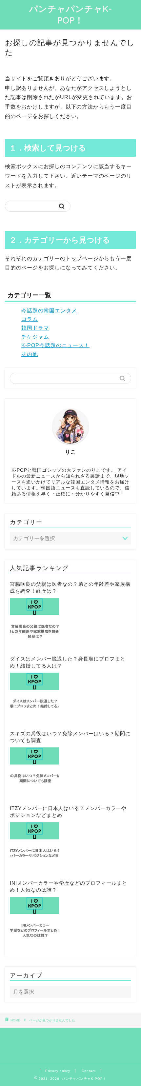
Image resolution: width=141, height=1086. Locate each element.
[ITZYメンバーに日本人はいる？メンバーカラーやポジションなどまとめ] (34, 846)
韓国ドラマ (35, 328)
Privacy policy (57, 1071)
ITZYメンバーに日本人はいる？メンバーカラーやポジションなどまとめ (68, 811)
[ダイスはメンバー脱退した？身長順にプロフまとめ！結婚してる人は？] (34, 697)
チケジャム (35, 337)
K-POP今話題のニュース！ (55, 345)
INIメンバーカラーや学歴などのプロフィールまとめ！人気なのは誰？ (68, 886)
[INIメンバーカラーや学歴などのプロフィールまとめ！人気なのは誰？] (34, 921)
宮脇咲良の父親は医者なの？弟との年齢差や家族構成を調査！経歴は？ (70, 587)
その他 (29, 354)
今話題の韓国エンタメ (49, 310)
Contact (89, 1071)
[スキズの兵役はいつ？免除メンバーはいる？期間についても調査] (34, 772)
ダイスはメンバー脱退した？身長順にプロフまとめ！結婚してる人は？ (67, 662)
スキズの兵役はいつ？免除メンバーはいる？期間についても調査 (70, 737)
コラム (29, 319)
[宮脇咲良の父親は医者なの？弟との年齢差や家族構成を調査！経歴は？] (34, 622)
